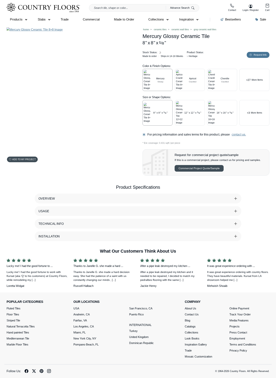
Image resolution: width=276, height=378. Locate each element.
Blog (187, 320)
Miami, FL (79, 332)
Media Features (239, 320)
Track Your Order (240, 314)
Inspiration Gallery (196, 344)
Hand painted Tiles (18, 332)
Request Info (260, 55)
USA (76, 308)
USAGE (43, 211)
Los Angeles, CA (83, 326)
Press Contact (238, 332)
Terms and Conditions (242, 344)
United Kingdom (139, 337)
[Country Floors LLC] (43, 7)
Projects (234, 326)
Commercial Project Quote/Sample (199, 168)
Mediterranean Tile (18, 338)
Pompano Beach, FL (86, 344)
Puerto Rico (136, 314)
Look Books (192, 338)
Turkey (133, 331)
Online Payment (239, 308)
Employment (237, 338)
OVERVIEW (46, 198)
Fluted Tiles (13, 308)
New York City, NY (84, 338)
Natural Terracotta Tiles (21, 326)
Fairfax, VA (80, 320)
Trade (188, 350)
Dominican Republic (141, 343)
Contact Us (192, 314)
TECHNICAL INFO (51, 223)
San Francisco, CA (140, 308)
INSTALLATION (49, 236)
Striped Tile (13, 320)
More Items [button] (254, 79)
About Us (190, 308)
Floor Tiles (13, 314)
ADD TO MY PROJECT (24, 159)
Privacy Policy (238, 350)
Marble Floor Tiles (17, 344)
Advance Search (180, 7)
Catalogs (190, 326)
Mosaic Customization (198, 356)
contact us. (239, 134)
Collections (191, 332)
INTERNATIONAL (140, 324)
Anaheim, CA (81, 314)
